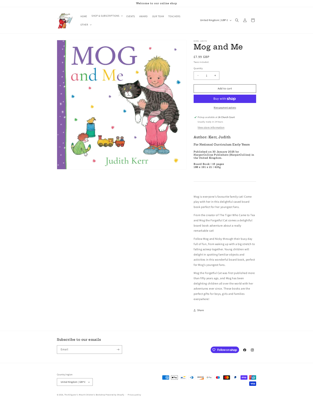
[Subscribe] (118, 349)
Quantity (198, 68)
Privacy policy (134, 394)
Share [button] (200, 310)
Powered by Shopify (115, 394)
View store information (211, 127)
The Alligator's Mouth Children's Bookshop (84, 394)
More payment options (225, 107)
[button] (106, 16)
